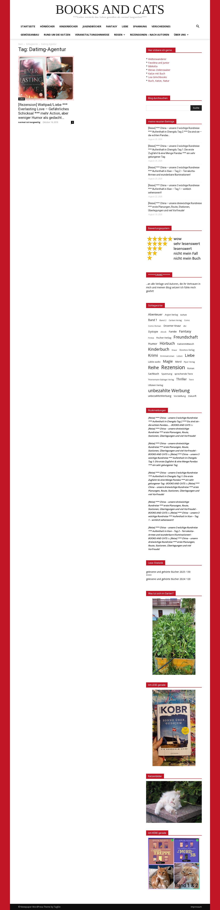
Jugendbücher (91, 26)
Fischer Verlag (163, 337)
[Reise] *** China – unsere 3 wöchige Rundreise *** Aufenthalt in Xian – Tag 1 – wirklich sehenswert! (174, 189)
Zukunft (192, 395)
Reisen (118, 34)
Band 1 (152, 320)
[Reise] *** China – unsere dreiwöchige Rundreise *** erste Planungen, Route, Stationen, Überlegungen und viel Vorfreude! (175, 207)
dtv (184, 326)
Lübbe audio (154, 361)
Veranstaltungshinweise (92, 34)
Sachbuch (153, 373)
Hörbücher (47, 26)
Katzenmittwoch (185, 343)
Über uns (180, 34)
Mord (178, 361)
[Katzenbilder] (174, 802)
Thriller (181, 379)
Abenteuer (155, 314)
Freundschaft (186, 337)
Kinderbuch (158, 349)
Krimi (153, 355)
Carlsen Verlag (175, 320)
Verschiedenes (161, 26)
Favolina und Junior (158, 62)
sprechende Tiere (183, 373)
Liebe (125, 26)
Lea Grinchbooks (157, 77)
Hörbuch (167, 343)
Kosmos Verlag (187, 349)
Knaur (174, 350)
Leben (180, 356)
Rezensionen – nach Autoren (149, 34)
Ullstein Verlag (155, 385)
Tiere (191, 379)
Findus (151, 338)
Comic (187, 320)
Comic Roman (154, 326)
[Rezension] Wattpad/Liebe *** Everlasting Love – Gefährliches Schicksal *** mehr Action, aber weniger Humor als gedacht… (43, 111)
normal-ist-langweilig (29, 122)
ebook (163, 331)
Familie (173, 331)
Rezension (173, 367)
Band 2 (163, 320)
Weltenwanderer (157, 59)
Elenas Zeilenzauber (159, 70)
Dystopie (153, 331)
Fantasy (111, 26)
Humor (152, 344)
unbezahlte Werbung (169, 390)
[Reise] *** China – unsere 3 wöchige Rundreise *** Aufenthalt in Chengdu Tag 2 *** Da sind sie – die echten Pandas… (175, 132)
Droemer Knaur (172, 325)
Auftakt (183, 314)
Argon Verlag (171, 314)
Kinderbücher (68, 26)
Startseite (28, 26)
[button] (198, 26)
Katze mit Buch (156, 73)
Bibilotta (152, 66)
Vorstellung (180, 395)
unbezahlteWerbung (159, 395)
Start (20, 44)
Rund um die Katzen (57, 34)
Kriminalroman (167, 356)
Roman (190, 368)
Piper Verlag (189, 362)
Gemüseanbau (30, 34)
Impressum (196, 906)
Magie (168, 361)
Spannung (140, 26)
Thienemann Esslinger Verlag (161, 379)
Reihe (153, 367)
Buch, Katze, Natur (158, 80)
